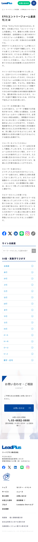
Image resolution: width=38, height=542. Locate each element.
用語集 (4, 517)
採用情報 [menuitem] (20, 500)
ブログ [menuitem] (4, 504)
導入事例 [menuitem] (5, 496)
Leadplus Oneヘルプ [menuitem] (25, 504)
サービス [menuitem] (5, 492)
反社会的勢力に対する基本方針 (13, 522)
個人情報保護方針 (16, 517)
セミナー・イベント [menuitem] (24, 487)
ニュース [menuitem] (20, 492)
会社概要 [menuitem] (5, 509)
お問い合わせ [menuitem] (21, 496)
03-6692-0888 (20, 420)
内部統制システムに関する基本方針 (15, 526)
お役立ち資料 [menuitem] (7, 500)
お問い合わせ (24, 3)
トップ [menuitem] (4, 487)
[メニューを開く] (33, 3)
